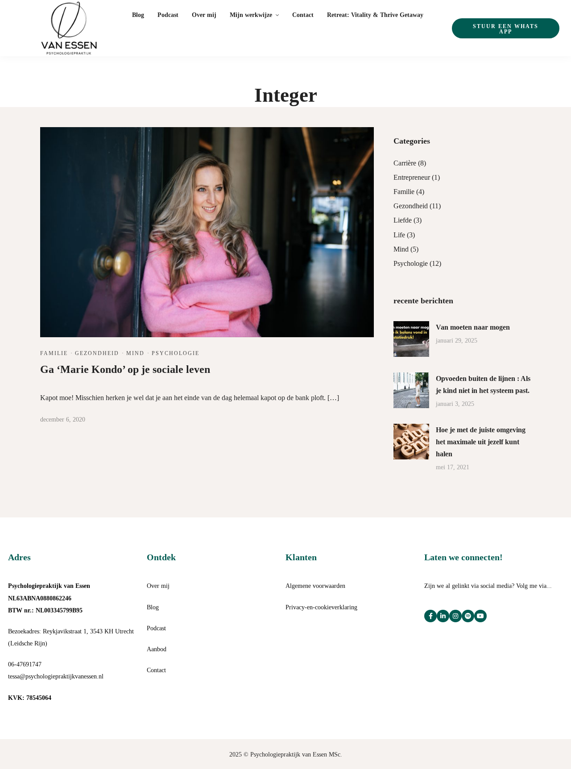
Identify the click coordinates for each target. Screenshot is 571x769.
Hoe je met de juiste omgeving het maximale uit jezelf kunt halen (480, 442)
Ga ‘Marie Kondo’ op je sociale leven (125, 369)
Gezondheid (97, 353)
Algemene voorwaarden (315, 586)
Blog (138, 15)
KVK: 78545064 (29, 698)
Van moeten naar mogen (473, 327)
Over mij (204, 15)
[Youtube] (480, 616)
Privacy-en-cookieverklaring (321, 607)
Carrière (404, 163)
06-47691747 (24, 664)
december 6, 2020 (62, 419)
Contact (303, 15)
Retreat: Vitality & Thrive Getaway (375, 15)
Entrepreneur (411, 177)
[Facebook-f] (430, 616)
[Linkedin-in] (443, 616)
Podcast (167, 15)
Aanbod (156, 649)
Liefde (402, 220)
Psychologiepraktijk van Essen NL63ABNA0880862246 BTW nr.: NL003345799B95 (49, 598)
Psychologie (175, 353)
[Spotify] (468, 616)
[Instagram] (455, 616)
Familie (54, 353)
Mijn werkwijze (251, 15)
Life (399, 235)
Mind (135, 353)
